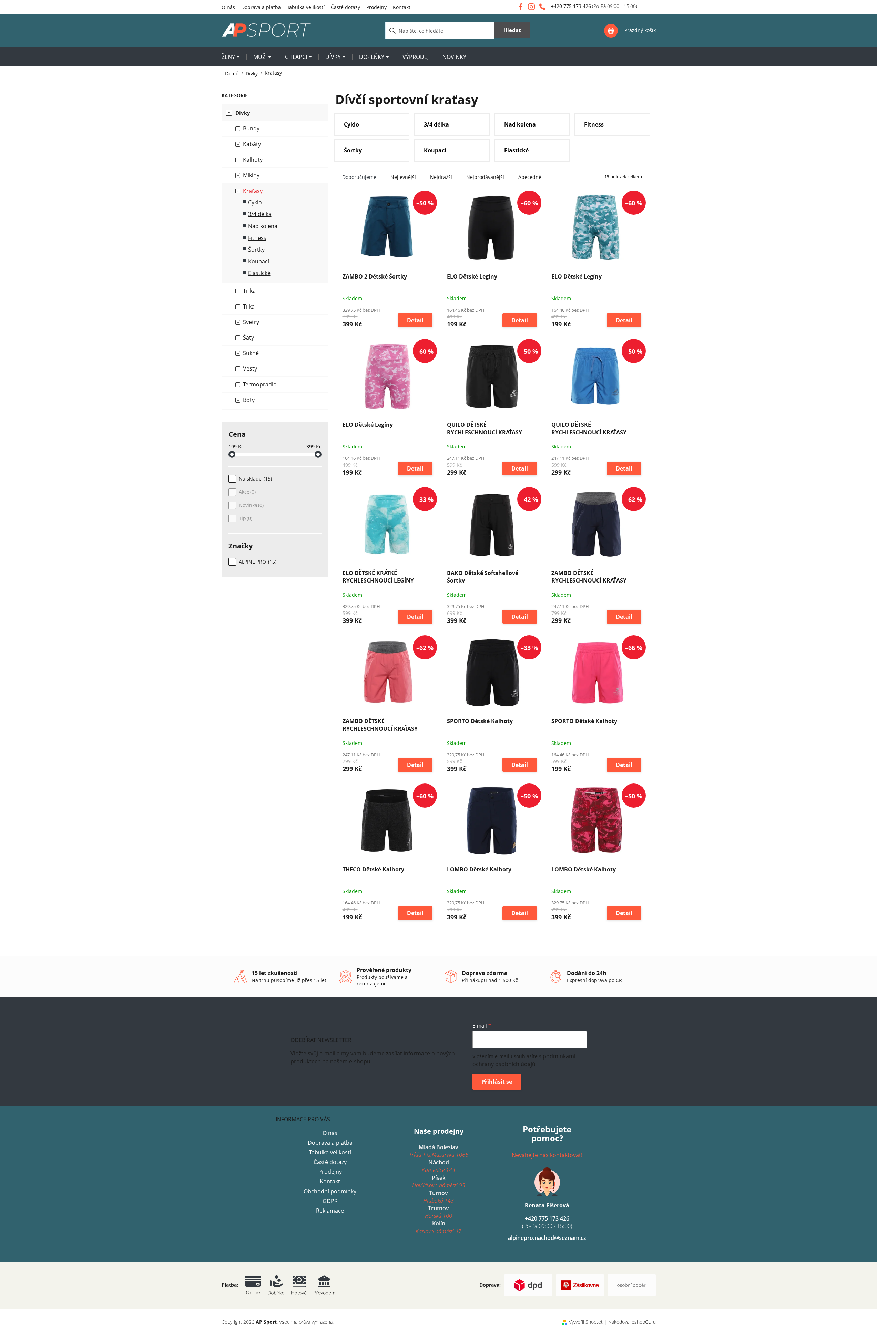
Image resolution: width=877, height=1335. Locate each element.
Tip (245, 518)
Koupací (258, 261)
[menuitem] (230, 57)
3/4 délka (260, 214)
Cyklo (255, 202)
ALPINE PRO (257, 561)
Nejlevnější (403, 177)
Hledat (512, 30)
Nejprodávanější (485, 177)
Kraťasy (253, 191)
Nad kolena (262, 226)
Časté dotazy (345, 7)
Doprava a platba (261, 7)
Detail (415, 320)
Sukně (251, 353)
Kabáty (252, 144)
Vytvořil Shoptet (586, 1321)
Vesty (250, 368)
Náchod (438, 1166)
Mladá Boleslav (438, 1151)
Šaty (248, 337)
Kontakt (401, 7)
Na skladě (255, 478)
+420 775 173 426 (547, 1222)
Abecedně (529, 177)
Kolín (438, 1227)
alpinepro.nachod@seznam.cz (547, 1238)
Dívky (242, 112)
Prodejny (376, 7)
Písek (438, 1181)
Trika (249, 290)
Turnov (438, 1196)
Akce (246, 491)
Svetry (251, 322)
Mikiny (251, 175)
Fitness (257, 238)
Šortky (256, 249)
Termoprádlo (260, 384)
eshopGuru (644, 1321)
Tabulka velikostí (306, 7)
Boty (249, 400)
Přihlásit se (496, 1081)
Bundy (251, 128)
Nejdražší (441, 177)
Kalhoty (253, 159)
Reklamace (330, 1210)
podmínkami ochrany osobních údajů (523, 1060)
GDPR (330, 1201)
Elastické (259, 273)
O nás (228, 7)
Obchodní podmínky (330, 1191)
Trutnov (438, 1212)
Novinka (250, 505)
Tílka (249, 306)
